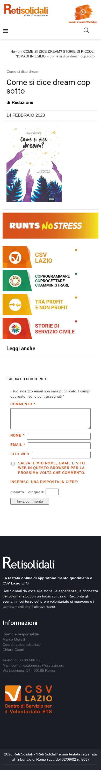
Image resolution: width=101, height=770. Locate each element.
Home (15, 52)
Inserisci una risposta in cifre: (44, 482)
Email (17, 445)
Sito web (19, 454)
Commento (22, 404)
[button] (88, 31)
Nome (17, 435)
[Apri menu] (5, 31)
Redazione (22, 102)
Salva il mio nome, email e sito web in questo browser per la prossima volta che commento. (51, 468)
